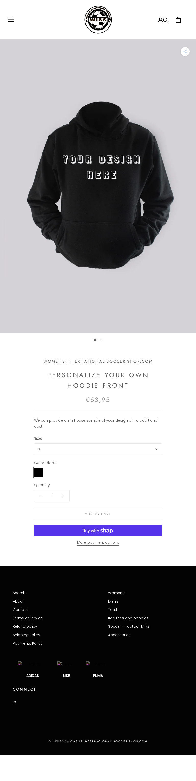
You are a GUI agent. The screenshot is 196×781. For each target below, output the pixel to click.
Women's (116, 592)
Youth (113, 609)
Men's (113, 601)
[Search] (165, 19)
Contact (20, 609)
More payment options (98, 542)
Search (19, 592)
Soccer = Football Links (129, 626)
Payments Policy (28, 643)
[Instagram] (14, 702)
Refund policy (25, 626)
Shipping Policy (26, 634)
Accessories (119, 634)
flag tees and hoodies (128, 618)
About (18, 601)
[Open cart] (178, 20)
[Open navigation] (11, 20)
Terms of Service (28, 618)
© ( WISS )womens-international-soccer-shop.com (98, 741)
